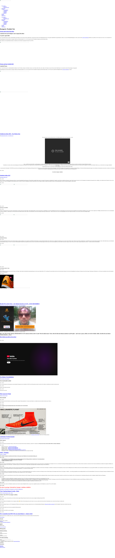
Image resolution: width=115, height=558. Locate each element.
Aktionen (3, 9)
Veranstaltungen (6, 21)
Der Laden (5, 6)
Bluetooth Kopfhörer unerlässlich (49, 504)
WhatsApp (1, 521)
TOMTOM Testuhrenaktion (12, 446)
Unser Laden (3, 17)
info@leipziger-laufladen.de (6, 522)
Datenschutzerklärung (17, 541)
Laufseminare (5, 10)
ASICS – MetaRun (4, 452)
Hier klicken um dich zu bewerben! (8, 337)
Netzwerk (5, 13)
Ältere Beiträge (2, 517)
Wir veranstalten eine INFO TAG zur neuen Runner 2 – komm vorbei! (16, 513)
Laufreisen (5, 11)
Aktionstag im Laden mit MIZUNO (13, 448)
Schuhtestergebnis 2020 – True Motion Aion (10, 133)
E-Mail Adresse (2, 540)
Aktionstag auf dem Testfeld (35, 434)
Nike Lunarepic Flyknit (5, 393)
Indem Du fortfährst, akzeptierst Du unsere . (10, 541)
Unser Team (3, 8)
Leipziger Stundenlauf (85, 37)
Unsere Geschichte (6, 7)
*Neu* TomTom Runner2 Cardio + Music (9, 491)
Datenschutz (2, 546)
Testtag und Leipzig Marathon (7, 31)
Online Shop (3, 15)
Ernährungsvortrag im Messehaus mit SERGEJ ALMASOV (17, 449)
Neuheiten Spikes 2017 (5, 175)
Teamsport (5, 12)
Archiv (3, 14)
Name (1, 539)
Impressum (1, 545)
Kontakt (3, 25)
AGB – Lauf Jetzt (2, 547)
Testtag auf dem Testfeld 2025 (7, 64)
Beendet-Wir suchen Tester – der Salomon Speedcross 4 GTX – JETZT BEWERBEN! (20, 303)
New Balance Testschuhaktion (7, 377)
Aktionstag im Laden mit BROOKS (13, 447)
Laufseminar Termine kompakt (7, 436)
